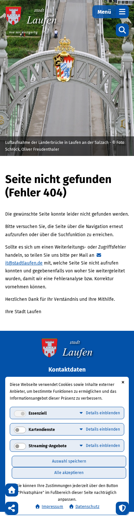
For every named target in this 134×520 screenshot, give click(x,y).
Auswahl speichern (69, 461)
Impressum (52, 506)
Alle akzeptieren (69, 472)
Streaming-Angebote (48, 446)
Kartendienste (42, 429)
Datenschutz (87, 506)
